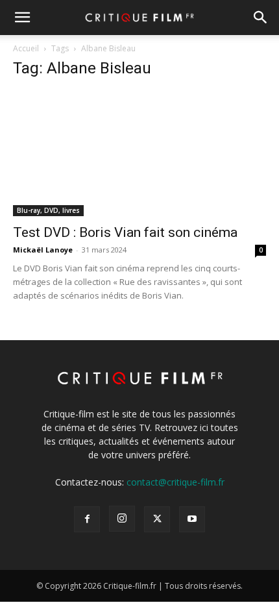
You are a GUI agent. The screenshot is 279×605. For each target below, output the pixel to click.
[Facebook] (87, 519)
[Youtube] (192, 519)
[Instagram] (122, 519)
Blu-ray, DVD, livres (48, 210)
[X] (157, 519)
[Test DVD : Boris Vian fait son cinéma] (139, 153)
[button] (22, 17)
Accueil (26, 48)
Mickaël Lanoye (43, 249)
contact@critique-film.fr (175, 482)
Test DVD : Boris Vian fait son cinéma (125, 232)
